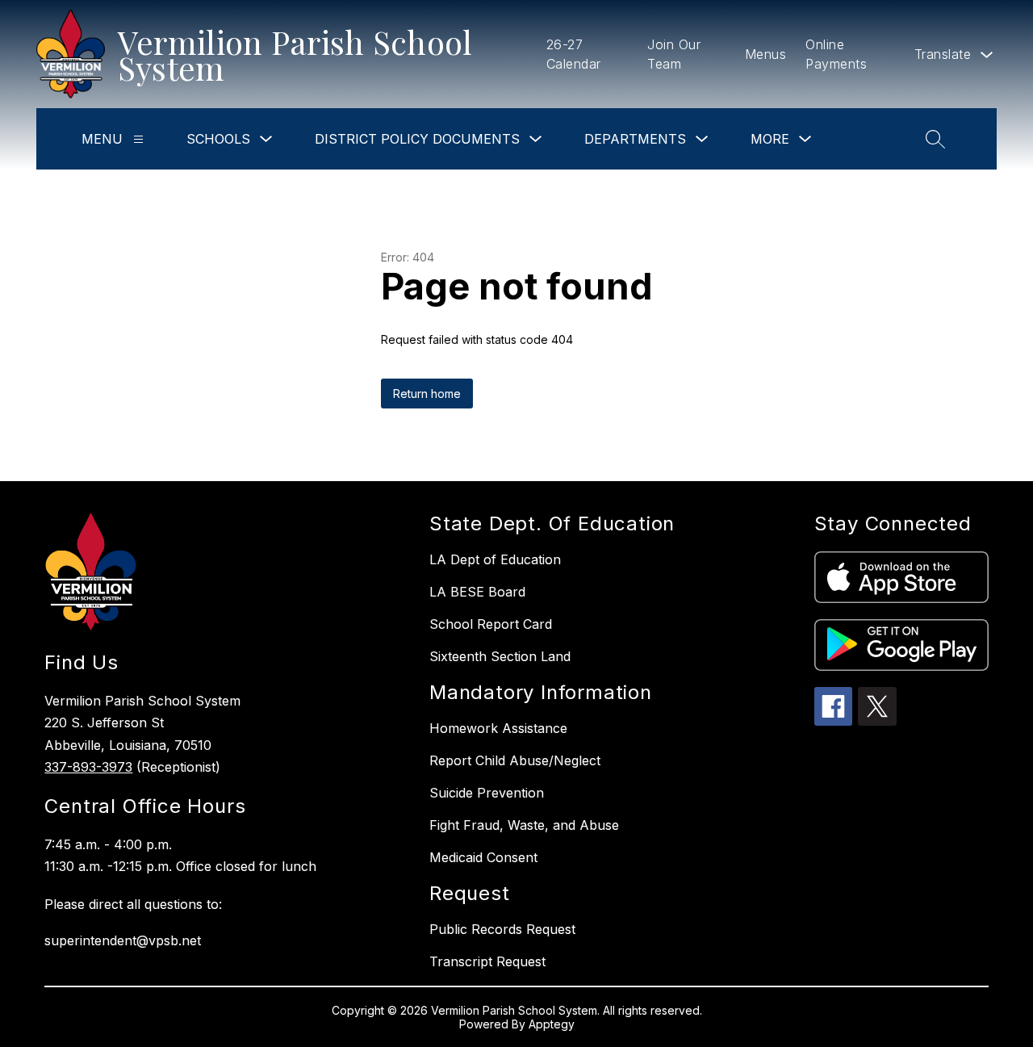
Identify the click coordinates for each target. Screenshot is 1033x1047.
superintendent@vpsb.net (122, 940)
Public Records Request (502, 929)
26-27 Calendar (573, 54)
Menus (766, 54)
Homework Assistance (498, 728)
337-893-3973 (88, 767)
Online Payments (836, 54)
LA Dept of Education (495, 559)
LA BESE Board (477, 592)
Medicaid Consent (483, 857)
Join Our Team (674, 54)
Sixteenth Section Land (500, 656)
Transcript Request (487, 961)
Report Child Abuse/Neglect (514, 760)
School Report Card (490, 624)
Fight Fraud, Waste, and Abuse (524, 825)
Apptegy (552, 1024)
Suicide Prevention (486, 793)
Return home (427, 393)
